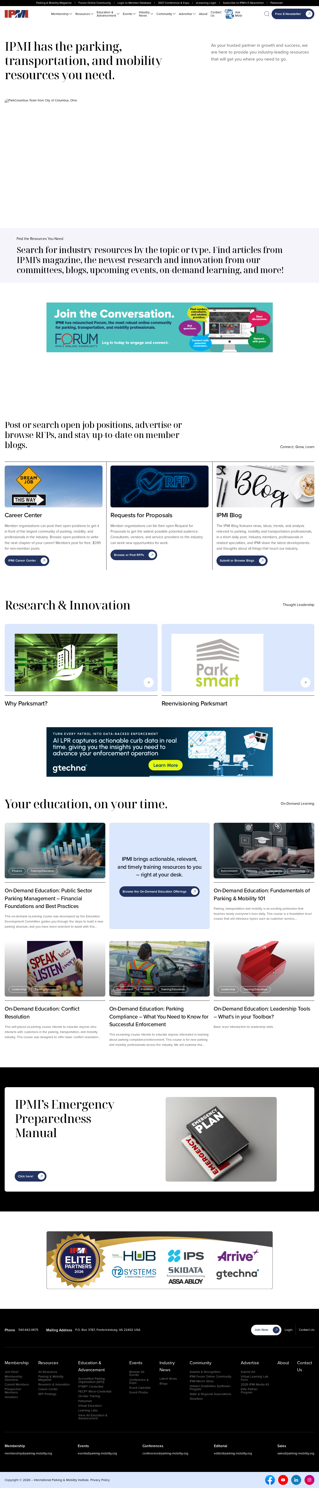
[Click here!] (159, 327)
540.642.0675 (28, 1329)
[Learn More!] (159, 1260)
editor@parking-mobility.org (233, 1453)
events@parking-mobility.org (97, 1453)
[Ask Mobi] (229, 14)
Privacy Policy (100, 1480)
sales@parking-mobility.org (295, 1453)
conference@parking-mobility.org (165, 1453)
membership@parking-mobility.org (28, 1453)
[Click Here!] (159, 752)
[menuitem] (61, 14)
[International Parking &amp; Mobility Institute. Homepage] (17, 14)
